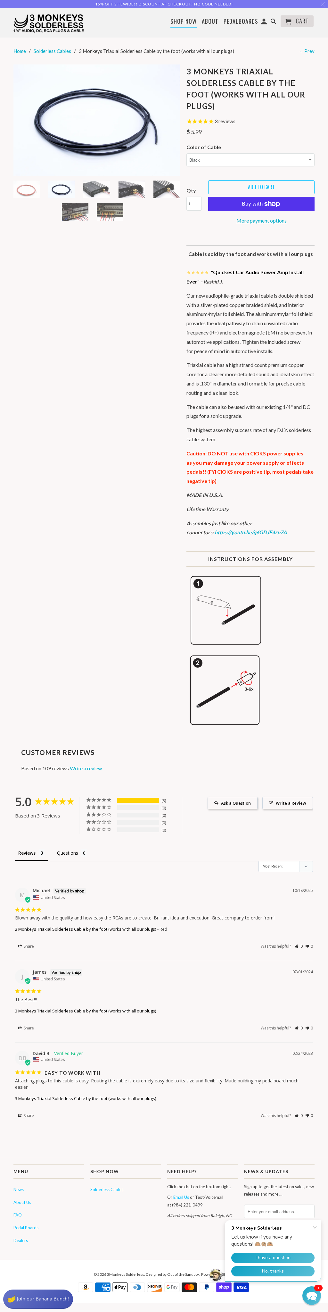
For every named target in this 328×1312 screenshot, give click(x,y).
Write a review (86, 768)
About (210, 21)
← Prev (307, 51)
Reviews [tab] (27, 853)
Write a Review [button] (291, 803)
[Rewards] (38, 1299)
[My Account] (264, 22)
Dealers (20, 1240)
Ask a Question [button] (236, 803)
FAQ (17, 1214)
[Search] (274, 22)
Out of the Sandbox (183, 1274)
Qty (191, 190)
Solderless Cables (106, 1189)
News (18, 1189)
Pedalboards (241, 21)
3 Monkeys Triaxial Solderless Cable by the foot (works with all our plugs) (85, 929)
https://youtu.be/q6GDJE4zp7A (251, 532)
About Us (22, 1202)
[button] (298, 946)
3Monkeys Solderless (125, 1274)
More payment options (261, 220)
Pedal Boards (25, 1227)
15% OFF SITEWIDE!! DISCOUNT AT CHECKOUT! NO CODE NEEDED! (164, 4)
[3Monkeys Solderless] (48, 23)
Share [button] (28, 946)
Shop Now (183, 21)
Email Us (181, 1197)
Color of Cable (203, 147)
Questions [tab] (67, 853)
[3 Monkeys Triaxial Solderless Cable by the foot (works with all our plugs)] (96, 120)
